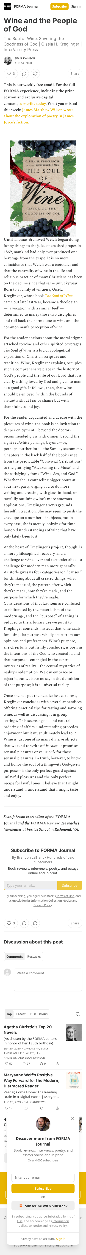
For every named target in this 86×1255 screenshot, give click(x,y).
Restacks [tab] (34, 957)
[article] (43, 1045)
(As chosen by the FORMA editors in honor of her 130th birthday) (30, 1040)
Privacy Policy (57, 1226)
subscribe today (32, 104)
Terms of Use (65, 896)
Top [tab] (9, 1014)
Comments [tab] (14, 957)
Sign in (76, 6)
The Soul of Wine (59, 296)
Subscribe (59, 6)
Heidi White (26, 1053)
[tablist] (23, 956)
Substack (20, 1245)
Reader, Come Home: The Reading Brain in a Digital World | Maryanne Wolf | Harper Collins (32, 1094)
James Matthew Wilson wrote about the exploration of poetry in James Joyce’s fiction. (39, 116)
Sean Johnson (25, 58)
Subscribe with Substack (46, 1206)
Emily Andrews (35, 1102)
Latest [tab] (21, 1014)
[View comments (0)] (24, 73)
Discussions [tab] (38, 1014)
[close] (72, 1118)
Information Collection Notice (51, 900)
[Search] (77, 1014)
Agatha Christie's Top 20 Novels (28, 1030)
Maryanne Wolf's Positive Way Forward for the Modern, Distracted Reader (31, 1080)
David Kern (31, 1048)
